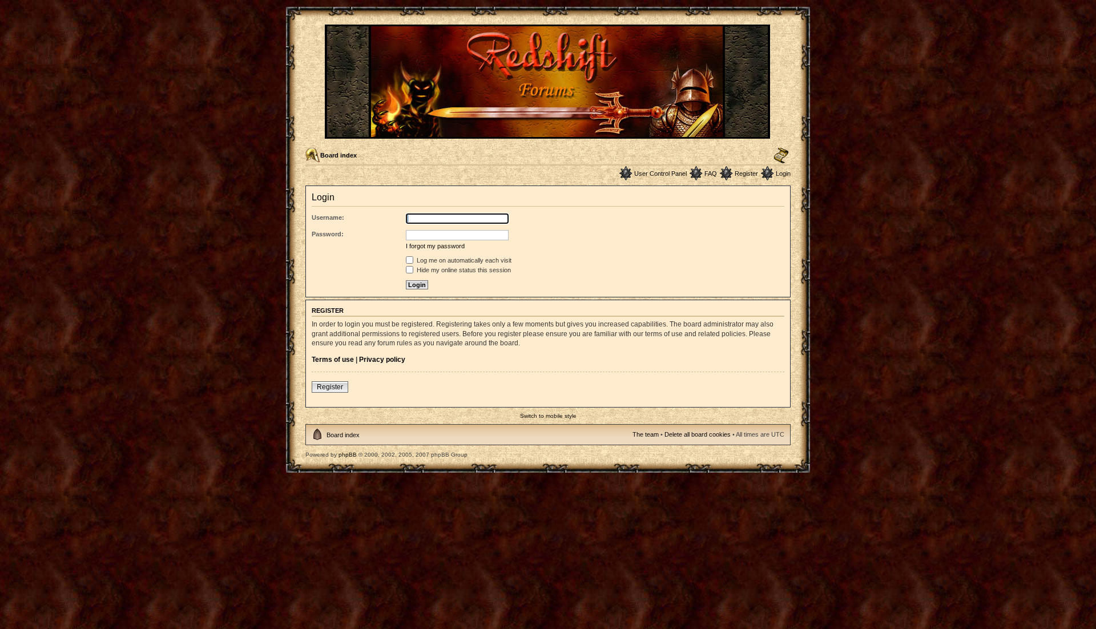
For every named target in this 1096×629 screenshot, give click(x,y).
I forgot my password (435, 246)
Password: (328, 234)
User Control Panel (660, 173)
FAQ (710, 173)
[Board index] (548, 134)
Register (746, 173)
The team (645, 434)
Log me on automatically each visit (463, 260)
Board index (338, 155)
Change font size (781, 156)
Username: (328, 217)
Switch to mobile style (548, 416)
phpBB (348, 454)
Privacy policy (382, 360)
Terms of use (333, 360)
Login (783, 173)
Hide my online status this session (463, 270)
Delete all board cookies (697, 434)
